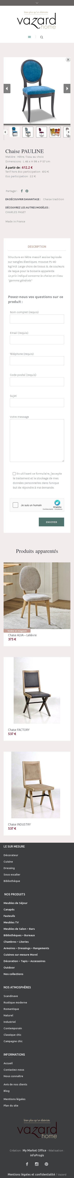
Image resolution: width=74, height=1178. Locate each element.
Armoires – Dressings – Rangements (26, 948)
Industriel (10, 1021)
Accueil (8, 1063)
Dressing (9, 868)
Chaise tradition (53, 199)
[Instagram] (36, 1164)
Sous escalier (12, 874)
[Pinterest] (46, 1164)
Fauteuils (9, 915)
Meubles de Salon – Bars (19, 928)
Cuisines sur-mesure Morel (21, 954)
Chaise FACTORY (18, 729)
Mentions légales (14, 1099)
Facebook (22, 191)
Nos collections (13, 973)
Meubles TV (11, 922)
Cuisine (8, 861)
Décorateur (11, 855)
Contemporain (13, 1028)
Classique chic (12, 1034)
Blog (7, 1090)
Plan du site (11, 1105)
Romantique (11, 1008)
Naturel (8, 1015)
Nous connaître (13, 1076)
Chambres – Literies (16, 941)
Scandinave (11, 996)
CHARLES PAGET (15, 212)
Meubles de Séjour (15, 903)
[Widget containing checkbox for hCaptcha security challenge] (37, 505)
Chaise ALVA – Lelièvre (22, 635)
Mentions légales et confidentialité (31, 1174)
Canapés (9, 909)
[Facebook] (27, 1164)
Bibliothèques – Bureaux (19, 935)
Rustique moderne (15, 1002)
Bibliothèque (12, 880)
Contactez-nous (14, 1069)
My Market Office (34, 1150)
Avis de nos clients (15, 1084)
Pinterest (27, 191)
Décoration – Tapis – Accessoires (24, 961)
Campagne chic (13, 1041)
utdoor (10, 967)
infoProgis (37, 1155)
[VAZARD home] (37, 19)
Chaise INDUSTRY (19, 824)
